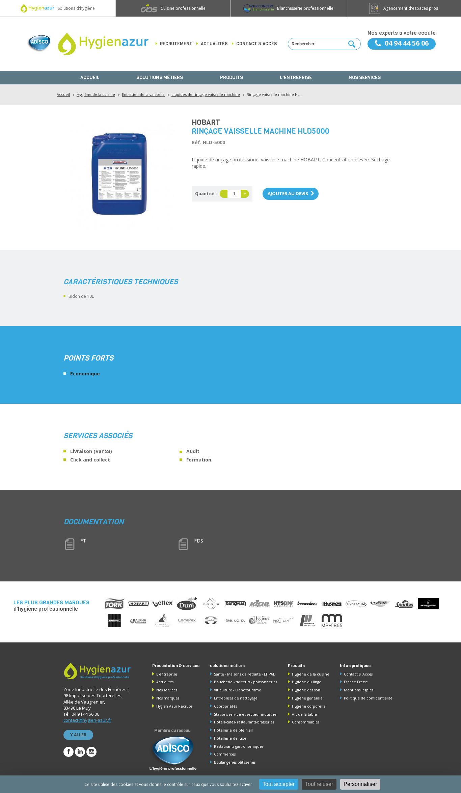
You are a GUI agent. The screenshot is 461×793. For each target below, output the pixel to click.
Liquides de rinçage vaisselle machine (205, 94)
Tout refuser (319, 784)
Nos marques (167, 698)
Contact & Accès (358, 674)
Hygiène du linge (306, 682)
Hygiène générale (307, 698)
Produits (231, 77)
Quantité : (206, 193)
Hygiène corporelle (309, 706)
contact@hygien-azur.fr (87, 720)
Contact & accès (256, 44)
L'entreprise (296, 77)
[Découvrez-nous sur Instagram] (91, 752)
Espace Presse (356, 682)
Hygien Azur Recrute (174, 706)
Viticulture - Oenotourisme (237, 690)
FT (83, 540)
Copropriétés (225, 706)
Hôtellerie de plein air (233, 730)
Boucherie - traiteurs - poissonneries (245, 682)
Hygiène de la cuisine (96, 94)
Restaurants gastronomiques (238, 746)
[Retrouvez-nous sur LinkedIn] (80, 752)
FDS (198, 540)
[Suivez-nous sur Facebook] (68, 752)
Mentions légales (358, 690)
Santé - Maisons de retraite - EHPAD (245, 674)
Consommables (305, 722)
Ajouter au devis (288, 193)
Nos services (365, 77)
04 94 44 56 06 (407, 43)
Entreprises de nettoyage (235, 698)
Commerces (225, 754)
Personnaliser (360, 784)
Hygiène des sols (306, 690)
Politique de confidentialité (368, 698)
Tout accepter (279, 784)
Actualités (214, 44)
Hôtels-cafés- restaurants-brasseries (244, 722)
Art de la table (304, 714)
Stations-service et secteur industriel (245, 714)
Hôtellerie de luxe (230, 738)
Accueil (90, 77)
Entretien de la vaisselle (143, 94)
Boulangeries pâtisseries (234, 762)
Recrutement (176, 44)
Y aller (78, 735)
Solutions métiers (159, 77)
